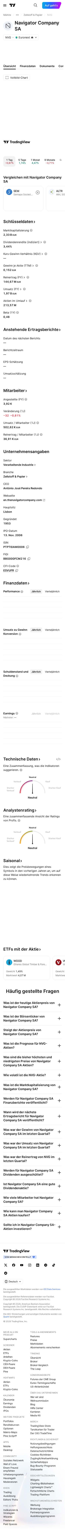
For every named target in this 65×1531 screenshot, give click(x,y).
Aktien (6, 1349)
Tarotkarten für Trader (42, 1429)
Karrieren (35, 1411)
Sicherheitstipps (39, 1462)
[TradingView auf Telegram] (45, 1265)
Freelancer (9, 1520)
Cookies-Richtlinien (40, 1454)
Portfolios (8, 1421)
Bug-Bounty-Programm (43, 1465)
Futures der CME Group (43, 1379)
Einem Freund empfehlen (10, 1469)
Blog (32, 1404)
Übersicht (35, 1357)
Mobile (6, 1446)
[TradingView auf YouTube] (21, 1265)
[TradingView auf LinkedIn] (37, 1265)
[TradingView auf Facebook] (13, 1265)
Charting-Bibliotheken (42, 1483)
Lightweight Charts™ (41, 1487)
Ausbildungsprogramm (42, 1516)
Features (35, 1336)
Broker (34, 1361)
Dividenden (9, 1407)
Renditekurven (11, 1424)
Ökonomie (8, 1399)
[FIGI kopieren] (28, 558)
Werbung (35, 1505)
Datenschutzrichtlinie (41, 1451)
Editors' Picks (10, 1499)
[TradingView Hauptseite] (13, 5)
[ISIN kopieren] (27, 547)
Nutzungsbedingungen (43, 1443)
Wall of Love (9, 1464)
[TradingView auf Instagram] (29, 1265)
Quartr (6, 1316)
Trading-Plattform (40, 1494)
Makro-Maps (10, 1432)
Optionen (8, 1428)
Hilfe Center (36, 1408)
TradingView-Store (40, 1425)
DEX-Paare (9, 1367)
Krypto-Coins (10, 1360)
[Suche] (35, 5)
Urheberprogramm (13, 1474)
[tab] (36, 591)
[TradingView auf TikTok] (53, 1265)
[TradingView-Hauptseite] (16, 1251)
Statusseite (36, 1469)
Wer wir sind (37, 1397)
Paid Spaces (10, 1524)
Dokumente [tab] (47, 66)
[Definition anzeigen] (31, 230)
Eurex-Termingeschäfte (43, 1382)
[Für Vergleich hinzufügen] (37, 192)
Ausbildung (9, 1495)
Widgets (34, 1479)
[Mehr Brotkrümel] (17, 14)
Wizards (7, 1516)
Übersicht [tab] (9, 66)
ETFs (6, 1353)
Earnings (8, 1403)
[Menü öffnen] (5, 5)
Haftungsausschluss (41, 1447)
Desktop (7, 1450)
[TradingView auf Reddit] (5, 1273)
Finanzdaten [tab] (28, 66)
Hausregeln (9, 1478)
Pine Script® (10, 1435)
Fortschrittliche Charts (42, 1490)
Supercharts (10, 1339)
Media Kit (35, 1415)
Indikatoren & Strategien (10, 1511)
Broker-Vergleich (39, 1365)
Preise (33, 1340)
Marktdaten (36, 1343)
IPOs (5, 1410)
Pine (5, 1371)
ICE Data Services (52, 1289)
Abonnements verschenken (45, 1347)
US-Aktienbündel (39, 1386)
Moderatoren (10, 1481)
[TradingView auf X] (5, 1265)
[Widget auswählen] (58, 759)
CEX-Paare (9, 1364)
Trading (7, 1492)
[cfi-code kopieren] (16, 570)
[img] (32, 37)
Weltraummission (39, 1400)
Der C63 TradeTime (41, 1433)
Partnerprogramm (40, 1512)
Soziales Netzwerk (13, 1460)
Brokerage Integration (42, 1508)
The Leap (35, 1368)
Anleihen (7, 1356)
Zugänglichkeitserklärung (44, 1458)
